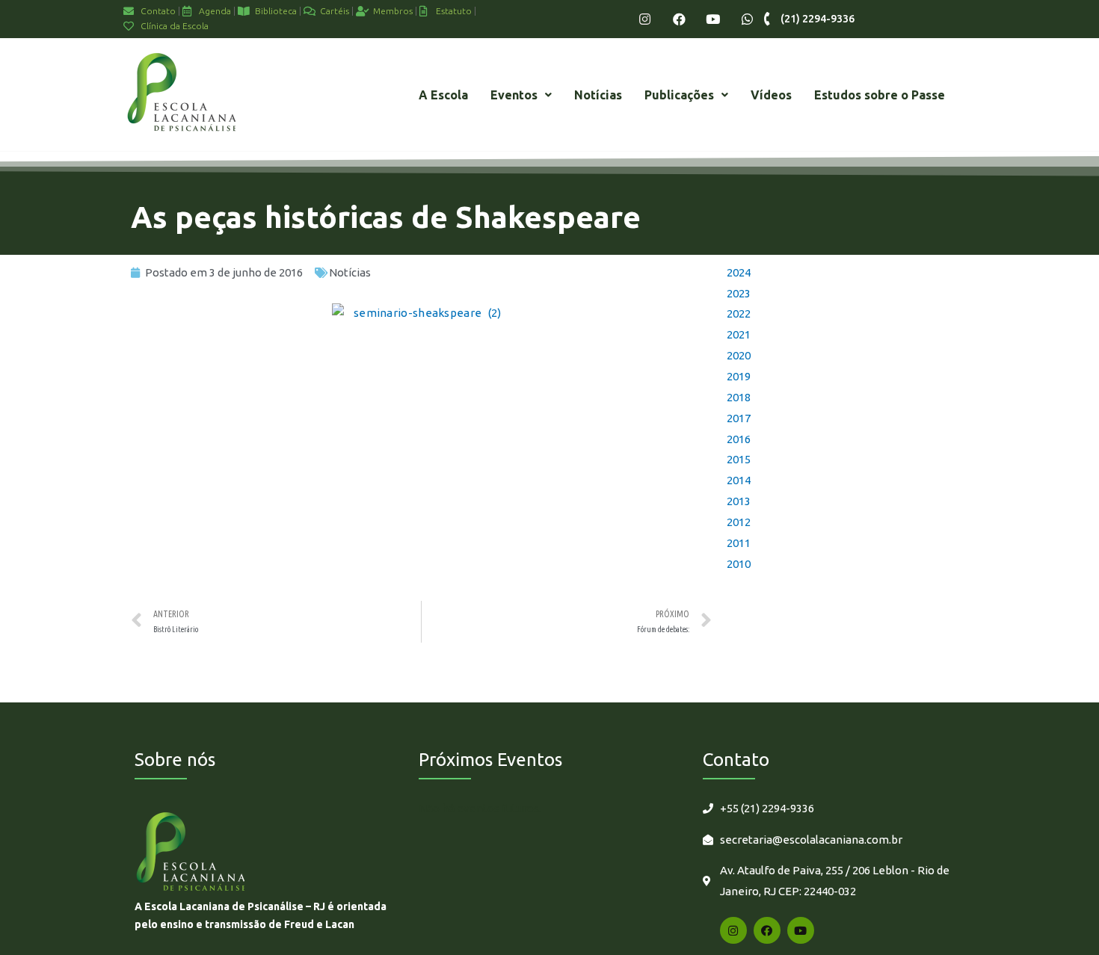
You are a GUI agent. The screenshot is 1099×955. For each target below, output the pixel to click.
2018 (739, 397)
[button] (521, 95)
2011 (739, 543)
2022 (739, 313)
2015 (739, 459)
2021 (739, 334)
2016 (739, 439)
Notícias (598, 95)
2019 (739, 376)
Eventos (514, 95)
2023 (739, 293)
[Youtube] (713, 19)
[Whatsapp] (747, 19)
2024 (739, 272)
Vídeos (771, 95)
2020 (739, 355)
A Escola (443, 95)
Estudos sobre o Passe (879, 95)
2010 (739, 563)
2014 (739, 480)
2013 (739, 501)
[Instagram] (644, 19)
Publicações (679, 95)
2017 (739, 418)
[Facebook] (679, 19)
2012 (739, 522)
